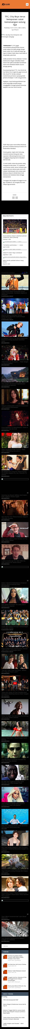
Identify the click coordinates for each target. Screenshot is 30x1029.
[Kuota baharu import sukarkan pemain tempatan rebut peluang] (15, 226)
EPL (15, 966)
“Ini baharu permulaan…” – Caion (13, 245)
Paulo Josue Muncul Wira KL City (17, 986)
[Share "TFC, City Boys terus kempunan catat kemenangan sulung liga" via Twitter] (16, 197)
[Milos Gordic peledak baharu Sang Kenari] (15, 257)
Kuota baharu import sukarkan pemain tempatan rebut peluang (15, 236)
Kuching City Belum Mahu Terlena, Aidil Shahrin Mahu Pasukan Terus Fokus (15, 957)
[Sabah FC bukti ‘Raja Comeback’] (15, 249)
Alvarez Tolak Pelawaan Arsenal (17, 971)
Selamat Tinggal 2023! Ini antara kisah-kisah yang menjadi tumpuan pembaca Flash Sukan (14, 1011)
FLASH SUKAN (13, 28)
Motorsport (17, 982)
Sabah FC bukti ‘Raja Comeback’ (12, 253)
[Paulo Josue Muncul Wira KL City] (5, 987)
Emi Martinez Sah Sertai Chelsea (17, 964)
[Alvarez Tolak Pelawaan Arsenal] (5, 972)
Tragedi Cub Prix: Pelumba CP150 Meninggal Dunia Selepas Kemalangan (17, 979)
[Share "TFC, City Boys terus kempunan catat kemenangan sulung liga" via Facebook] (13, 197)
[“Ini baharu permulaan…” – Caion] (15, 242)
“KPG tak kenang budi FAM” (10, 1000)
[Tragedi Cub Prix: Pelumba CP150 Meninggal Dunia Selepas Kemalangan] (5, 978)
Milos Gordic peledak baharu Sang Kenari (13, 261)
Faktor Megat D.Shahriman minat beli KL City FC (14, 1005)
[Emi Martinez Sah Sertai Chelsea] (5, 965)
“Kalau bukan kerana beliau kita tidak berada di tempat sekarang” (13, 1018)
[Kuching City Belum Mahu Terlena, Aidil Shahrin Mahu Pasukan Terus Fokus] (5, 957)
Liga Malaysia (15, 29)
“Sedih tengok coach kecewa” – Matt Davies (13, 1024)
